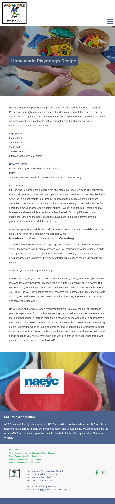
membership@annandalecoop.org (47, 489)
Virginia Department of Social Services (24, 462)
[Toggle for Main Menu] (110, 21)
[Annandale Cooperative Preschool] (16, 13)
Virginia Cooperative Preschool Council (25, 459)
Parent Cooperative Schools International (25, 456)
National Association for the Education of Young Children (32, 453)
